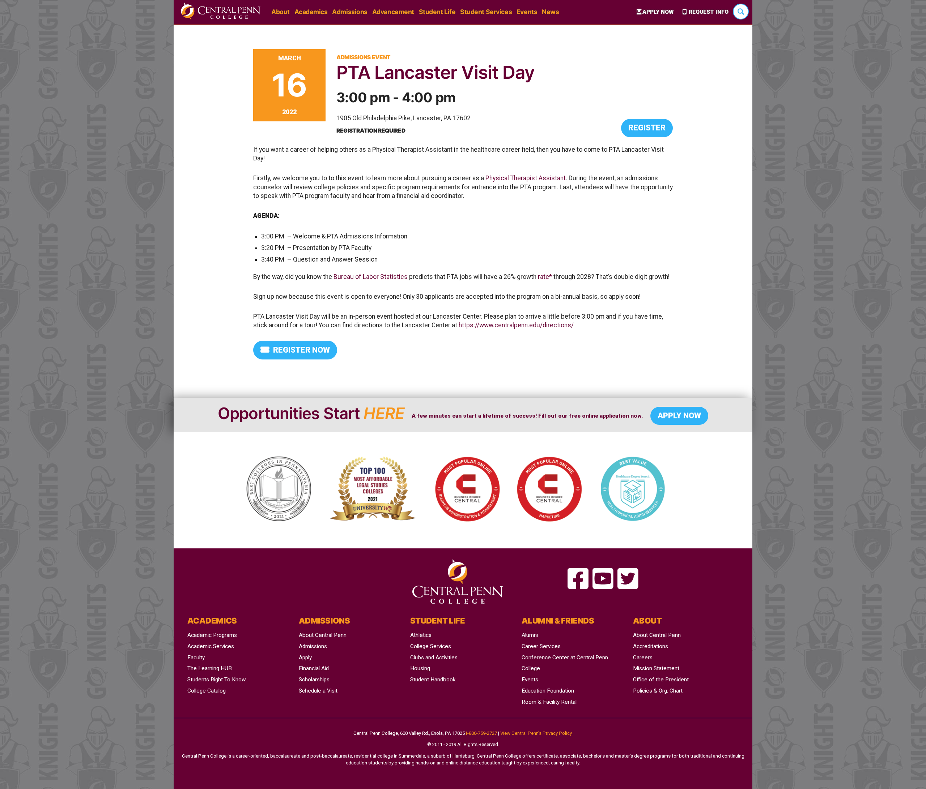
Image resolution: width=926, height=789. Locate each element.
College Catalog (206, 690)
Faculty (196, 657)
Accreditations (650, 646)
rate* (545, 276)
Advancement (393, 12)
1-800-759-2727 (481, 733)
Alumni (530, 635)
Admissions (350, 12)
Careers (643, 657)
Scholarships (314, 679)
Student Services (486, 12)
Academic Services (210, 646)
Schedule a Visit (318, 690)
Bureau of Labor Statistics (371, 276)
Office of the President (661, 679)
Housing (420, 668)
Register (647, 127)
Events (527, 12)
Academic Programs (212, 635)
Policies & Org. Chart (658, 690)
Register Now (301, 349)
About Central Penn (323, 635)
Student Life (437, 12)
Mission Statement (656, 668)
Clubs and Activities (434, 657)
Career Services (541, 646)
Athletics (421, 635)
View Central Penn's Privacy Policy (536, 733)
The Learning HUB (209, 668)
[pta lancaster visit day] (578, 579)
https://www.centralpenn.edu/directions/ (516, 325)
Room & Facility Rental (549, 702)
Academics (311, 12)
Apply (305, 657)
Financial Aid (314, 668)
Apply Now (658, 12)
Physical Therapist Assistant (525, 178)
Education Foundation (548, 690)
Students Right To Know (216, 679)
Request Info (709, 12)
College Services (430, 646)
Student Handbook (432, 679)
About (280, 12)
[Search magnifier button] (741, 12)
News (550, 12)
